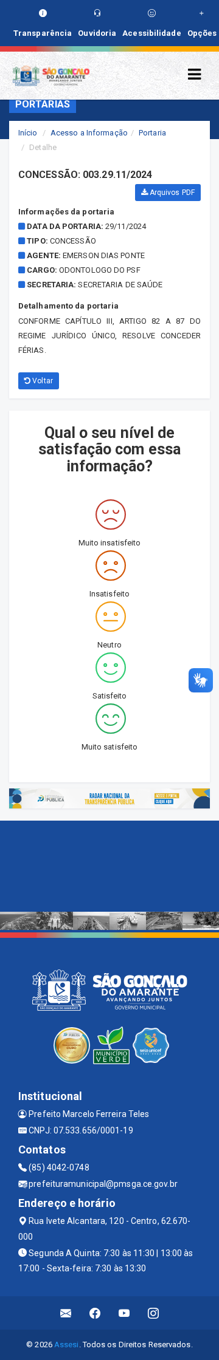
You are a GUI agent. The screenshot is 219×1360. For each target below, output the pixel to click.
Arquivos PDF (171, 192)
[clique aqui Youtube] (124, 1313)
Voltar (41, 381)
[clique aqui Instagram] (153, 1313)
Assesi (66, 1344)
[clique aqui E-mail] (66, 1313)
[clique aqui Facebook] (95, 1313)
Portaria (152, 132)
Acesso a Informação (89, 132)
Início (28, 132)
